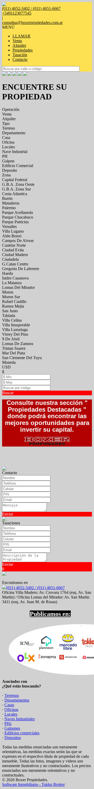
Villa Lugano (13, 231)
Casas (9, 705)
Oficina (8, 142)
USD (6, 367)
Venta (17, 41)
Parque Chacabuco (17, 217)
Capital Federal (14, 179)
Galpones (12, 728)
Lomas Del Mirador (18, 287)
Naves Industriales (19, 719)
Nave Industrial (14, 151)
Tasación (20, 55)
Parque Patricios (15, 222)
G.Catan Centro (15, 264)
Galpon (8, 161)
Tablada (8, 315)
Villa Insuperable (16, 325)
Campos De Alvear (18, 240)
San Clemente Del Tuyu (22, 357)
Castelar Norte (14, 245)
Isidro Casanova (15, 278)
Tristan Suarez (14, 348)
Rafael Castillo (14, 301)
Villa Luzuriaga (15, 329)
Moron (7, 292)
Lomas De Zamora (17, 343)
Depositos (12, 737)
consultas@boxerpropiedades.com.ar (32, 22)
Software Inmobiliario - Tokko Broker (33, 784)
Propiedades (23, 50)
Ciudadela (10, 259)
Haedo (7, 273)
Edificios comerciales (21, 733)
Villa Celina (12, 320)
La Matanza (12, 283)
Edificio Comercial (17, 165)
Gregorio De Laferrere (20, 268)
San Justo (10, 311)
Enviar (7, 514)
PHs (7, 723)
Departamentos (16, 700)
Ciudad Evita (13, 250)
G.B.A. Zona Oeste (18, 184)
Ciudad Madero (15, 254)
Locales (8, 147)
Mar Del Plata (13, 353)
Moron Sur (11, 297)
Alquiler (19, 45)
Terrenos (11, 695)
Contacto (20, 59)
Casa (6, 137)
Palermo (9, 208)
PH (5, 156)
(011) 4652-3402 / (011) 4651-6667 (35, 588)
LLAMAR (22, 36)
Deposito (9, 170)
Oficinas (11, 709)
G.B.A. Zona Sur (16, 189)
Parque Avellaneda (17, 212)
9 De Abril (11, 339)
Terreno (8, 128)
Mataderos (10, 203)
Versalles (9, 226)
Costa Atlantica (14, 194)
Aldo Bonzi (11, 236)
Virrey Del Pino (15, 334)
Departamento (13, 133)
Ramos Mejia (13, 306)
